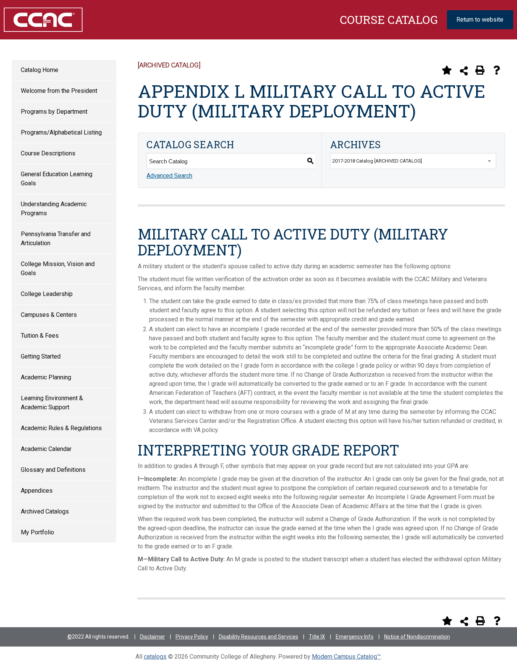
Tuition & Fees (40, 335)
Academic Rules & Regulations (61, 428)
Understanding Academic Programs (54, 208)
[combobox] (413, 161)
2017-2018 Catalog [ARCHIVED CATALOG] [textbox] (377, 161)
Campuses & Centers (49, 314)
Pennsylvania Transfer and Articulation (55, 238)
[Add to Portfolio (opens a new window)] (447, 70)
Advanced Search (169, 175)
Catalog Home (39, 70)
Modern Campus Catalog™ (346, 656)
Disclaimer (152, 637)
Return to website (479, 19)
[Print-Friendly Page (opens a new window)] (480, 70)
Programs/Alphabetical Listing (61, 132)
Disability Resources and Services (258, 637)
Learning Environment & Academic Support (52, 403)
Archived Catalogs (45, 511)
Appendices (37, 490)
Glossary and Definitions (53, 469)
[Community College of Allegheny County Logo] (39, 20)
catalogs (155, 656)
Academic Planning (46, 377)
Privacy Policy (192, 637)
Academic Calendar (46, 448)
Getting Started (41, 356)
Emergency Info (355, 637)
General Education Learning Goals (56, 179)
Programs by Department (54, 111)
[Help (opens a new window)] (497, 70)
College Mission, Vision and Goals (58, 268)
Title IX (317, 637)
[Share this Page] (463, 70)
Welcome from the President (59, 90)
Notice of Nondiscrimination (417, 637)
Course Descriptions (48, 153)
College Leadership (47, 293)
